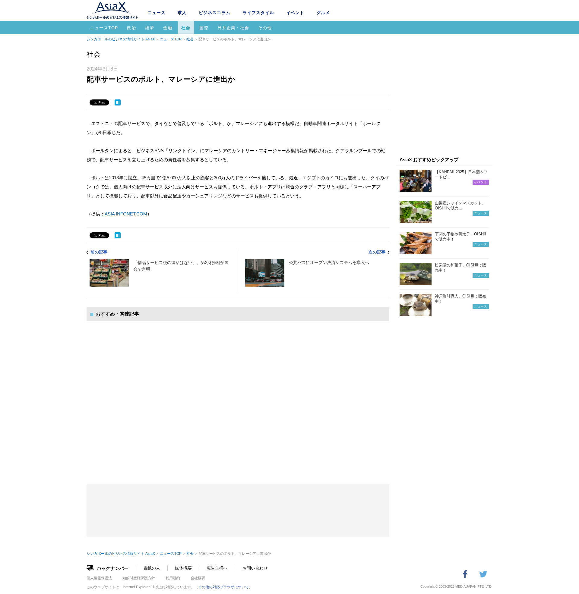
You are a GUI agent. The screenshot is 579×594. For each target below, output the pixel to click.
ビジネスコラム (214, 12)
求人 (182, 12)
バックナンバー (112, 568)
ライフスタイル (258, 12)
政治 (131, 27)
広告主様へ (217, 568)
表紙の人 (151, 568)
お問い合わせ (255, 568)
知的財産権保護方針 (138, 578)
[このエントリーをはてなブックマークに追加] (118, 102)
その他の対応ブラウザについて (223, 587)
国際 (203, 27)
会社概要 (198, 578)
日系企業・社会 (233, 27)
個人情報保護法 (99, 578)
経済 (149, 27)
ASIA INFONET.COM (126, 213)
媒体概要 (183, 568)
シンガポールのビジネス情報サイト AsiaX (121, 39)
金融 (167, 27)
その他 (265, 27)
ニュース (156, 12)
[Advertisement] (238, 396)
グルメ (323, 12)
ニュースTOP (104, 27)
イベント (295, 12)
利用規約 (173, 578)
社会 (185, 27)
